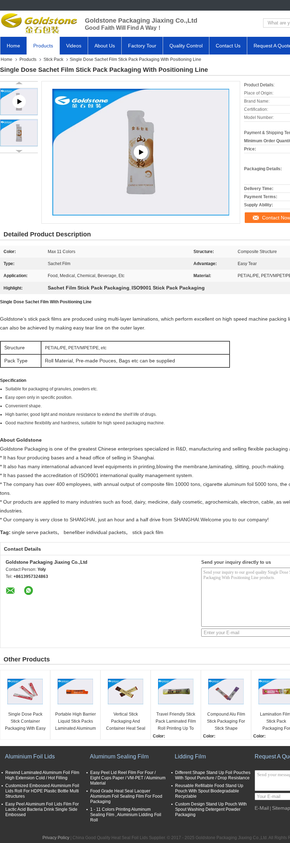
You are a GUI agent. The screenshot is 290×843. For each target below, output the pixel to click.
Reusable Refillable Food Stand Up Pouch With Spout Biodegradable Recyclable (209, 791)
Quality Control (186, 45)
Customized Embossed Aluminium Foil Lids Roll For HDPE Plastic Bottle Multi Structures (42, 791)
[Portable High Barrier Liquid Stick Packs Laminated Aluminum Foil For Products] (75, 691)
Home (13, 45)
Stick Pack (53, 59)
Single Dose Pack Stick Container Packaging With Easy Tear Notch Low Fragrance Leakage (25, 722)
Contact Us (228, 45)
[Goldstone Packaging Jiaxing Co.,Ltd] (39, 23)
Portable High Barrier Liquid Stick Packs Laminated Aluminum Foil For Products (75, 722)
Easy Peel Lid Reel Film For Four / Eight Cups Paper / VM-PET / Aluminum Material (128, 778)
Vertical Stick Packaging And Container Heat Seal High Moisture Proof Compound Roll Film (125, 722)
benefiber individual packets (95, 532)
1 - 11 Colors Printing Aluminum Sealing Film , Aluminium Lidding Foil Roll (125, 814)
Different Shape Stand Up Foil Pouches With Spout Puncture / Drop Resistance (212, 775)
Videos (73, 45)
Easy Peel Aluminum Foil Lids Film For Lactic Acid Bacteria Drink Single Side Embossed (42, 809)
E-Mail (262, 808)
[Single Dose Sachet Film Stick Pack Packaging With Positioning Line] (19, 133)
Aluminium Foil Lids (30, 756)
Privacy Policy (55, 837)
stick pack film (147, 532)
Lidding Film (190, 756)
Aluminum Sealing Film (119, 756)
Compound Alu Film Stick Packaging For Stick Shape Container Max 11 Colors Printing (226, 722)
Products (43, 45)
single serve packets (34, 532)
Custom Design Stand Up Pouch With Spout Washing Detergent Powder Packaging (211, 809)
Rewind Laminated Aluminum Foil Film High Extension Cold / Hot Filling (42, 775)
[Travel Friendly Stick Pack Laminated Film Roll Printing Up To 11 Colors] (176, 691)
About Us (104, 45)
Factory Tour (142, 45)
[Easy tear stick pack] (141, 152)
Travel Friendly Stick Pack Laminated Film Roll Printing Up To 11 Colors (176, 722)
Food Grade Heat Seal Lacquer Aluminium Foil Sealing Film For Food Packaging (126, 796)
